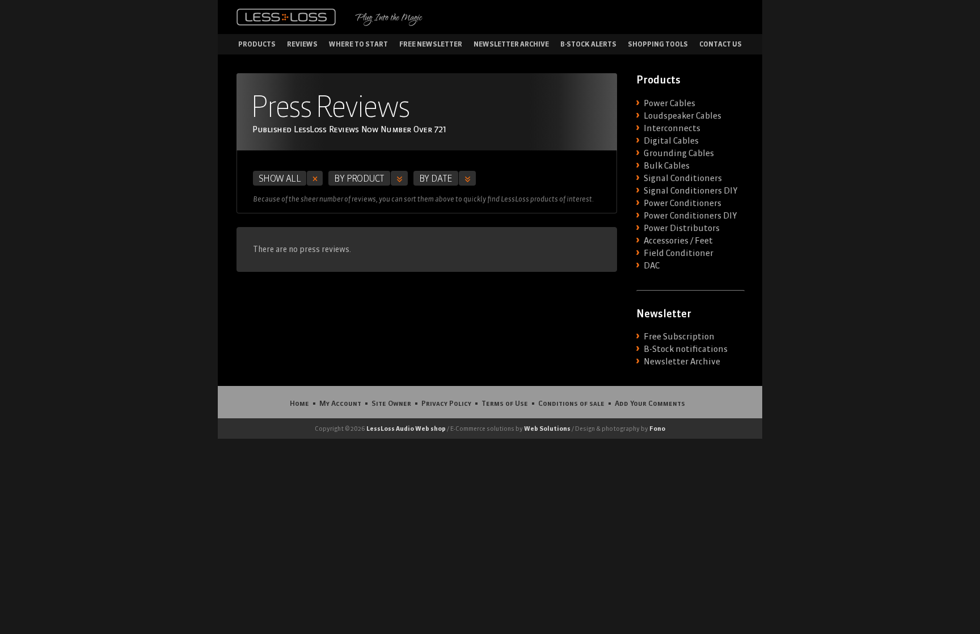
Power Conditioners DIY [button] (690, 216)
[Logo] (286, 17)
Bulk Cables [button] (667, 166)
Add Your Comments (650, 403)
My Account (340, 403)
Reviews (302, 44)
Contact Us (720, 44)
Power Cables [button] (669, 103)
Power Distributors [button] (682, 228)
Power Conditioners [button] (682, 203)
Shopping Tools (658, 44)
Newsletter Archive (511, 44)
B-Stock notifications (686, 349)
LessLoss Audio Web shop (406, 429)
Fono (657, 429)
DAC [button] (652, 266)
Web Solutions (547, 429)
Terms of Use (504, 403)
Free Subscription (679, 336)
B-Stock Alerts (588, 44)
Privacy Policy (446, 403)
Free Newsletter (430, 44)
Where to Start (358, 44)
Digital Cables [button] (671, 141)
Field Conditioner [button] (678, 253)
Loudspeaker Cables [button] (682, 116)
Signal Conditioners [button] (683, 178)
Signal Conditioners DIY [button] (690, 191)
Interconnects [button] (672, 128)
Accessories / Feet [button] (678, 241)
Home (299, 403)
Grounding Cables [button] (679, 153)
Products (257, 44)
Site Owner (391, 403)
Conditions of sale (571, 403)
